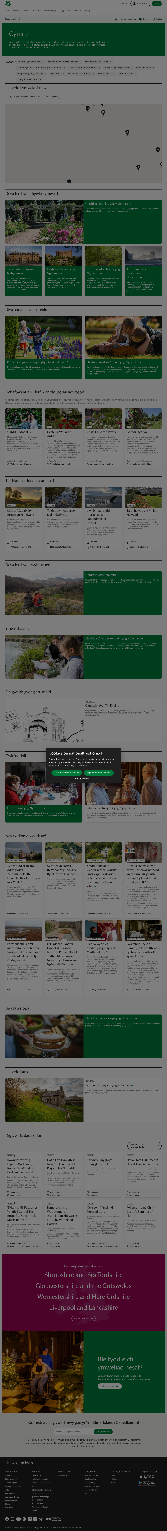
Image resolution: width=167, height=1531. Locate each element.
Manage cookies (82, 779)
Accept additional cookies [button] (66, 773)
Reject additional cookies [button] (99, 773)
